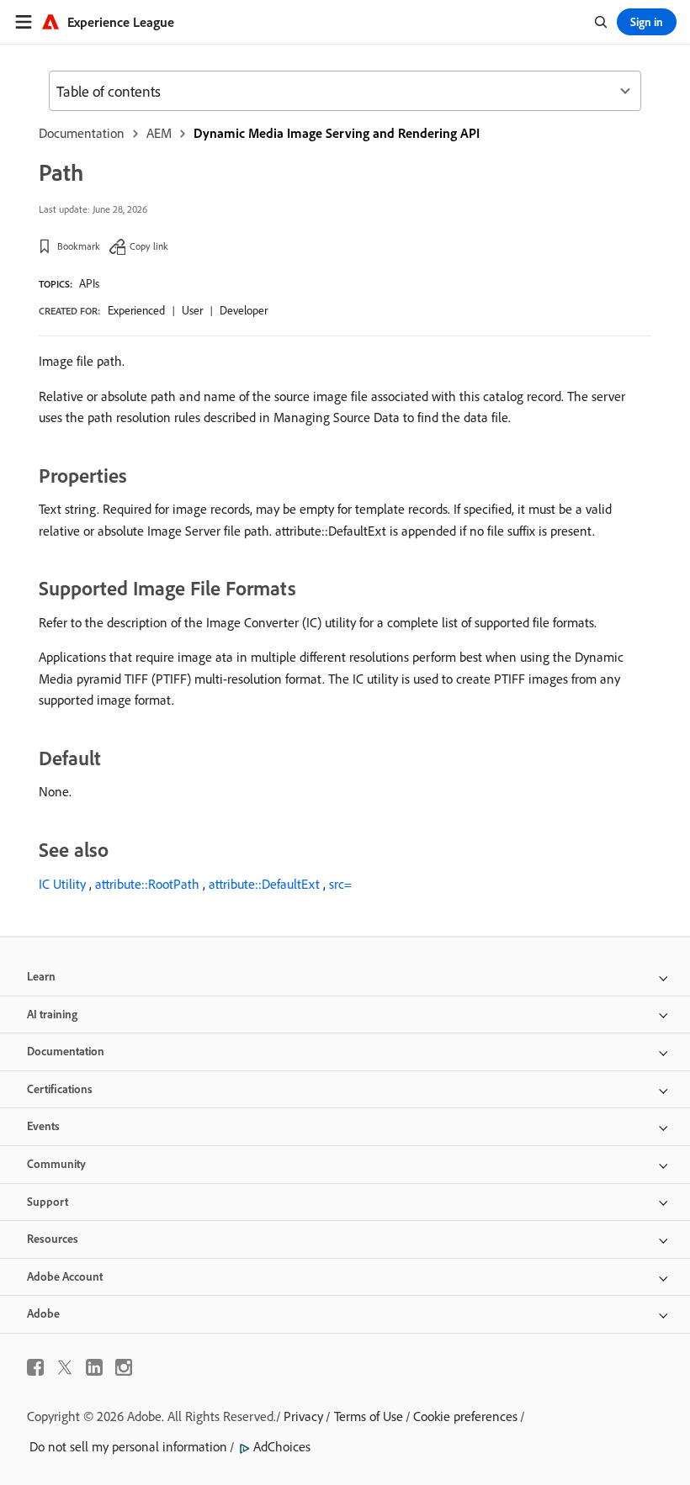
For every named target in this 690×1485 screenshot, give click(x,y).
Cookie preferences (465, 1416)
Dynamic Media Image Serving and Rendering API (337, 132)
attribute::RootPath (147, 883)
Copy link (149, 246)
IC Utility (62, 883)
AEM (159, 132)
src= (340, 883)
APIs (89, 283)
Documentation (82, 132)
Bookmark (78, 246)
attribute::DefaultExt (264, 883)
